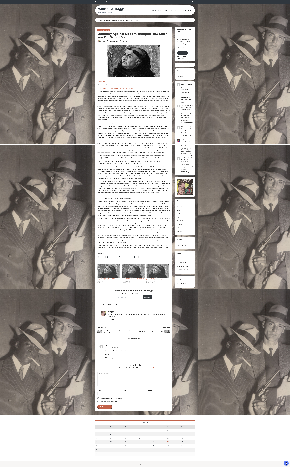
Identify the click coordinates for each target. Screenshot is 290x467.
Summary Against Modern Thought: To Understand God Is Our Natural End (107, 279)
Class (178, 210)
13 (139, 438)
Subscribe (147, 297)
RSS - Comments (182, 283)
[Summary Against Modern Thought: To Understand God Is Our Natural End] (108, 270)
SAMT (107, 30)
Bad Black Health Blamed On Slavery (186, 86)
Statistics (179, 231)
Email (125, 390)
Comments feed (184, 266)
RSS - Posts (180, 280)
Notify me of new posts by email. (109, 401)
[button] (112, 320)
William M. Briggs (111, 9)
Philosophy (101, 30)
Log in (181, 259)
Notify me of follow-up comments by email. (112, 398)
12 (125, 438)
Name (99, 390)
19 (125, 442)
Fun (178, 217)
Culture (179, 213)
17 (96, 442)
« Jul (97, 453)
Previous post (101, 81)
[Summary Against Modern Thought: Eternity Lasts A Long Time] (133, 270)
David (182, 84)
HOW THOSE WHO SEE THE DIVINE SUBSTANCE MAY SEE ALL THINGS (117, 88)
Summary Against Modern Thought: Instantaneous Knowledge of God (155, 279)
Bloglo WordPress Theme (161, 464)
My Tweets (180, 76)
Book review (180, 206)
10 (96, 438)
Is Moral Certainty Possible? (185, 142)
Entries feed (182, 262)
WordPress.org (183, 269)
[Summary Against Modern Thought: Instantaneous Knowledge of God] (157, 270)
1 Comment (124, 41)
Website (149, 390)
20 (139, 442)
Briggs (111, 311)
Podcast (179, 224)
